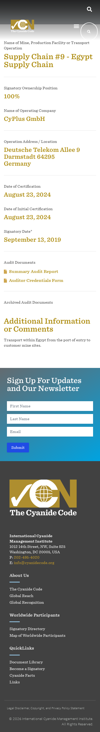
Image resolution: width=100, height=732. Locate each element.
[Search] (89, 31)
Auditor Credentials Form (36, 280)
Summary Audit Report (33, 271)
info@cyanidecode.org (34, 562)
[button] (76, 26)
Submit (18, 447)
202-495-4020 (26, 557)
